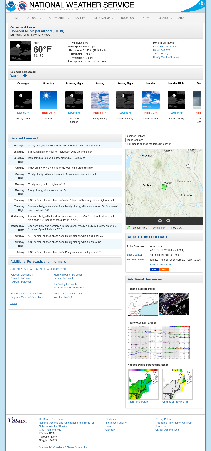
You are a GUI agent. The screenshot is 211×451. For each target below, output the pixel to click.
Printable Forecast (20, 278)
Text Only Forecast (20, 281)
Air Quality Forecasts (65, 284)
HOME (15, 17)
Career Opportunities (167, 429)
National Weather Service (53, 426)
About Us (160, 426)
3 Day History (160, 53)
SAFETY (80, 17)
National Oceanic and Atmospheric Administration (67, 422)
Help (108, 426)
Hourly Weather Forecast (68, 274)
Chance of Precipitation (175, 401)
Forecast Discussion (21, 274)
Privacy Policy (163, 419)
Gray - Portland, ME (50, 429)
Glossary (110, 429)
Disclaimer (159, 227)
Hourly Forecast (167, 57)
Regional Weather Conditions (26, 297)
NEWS (147, 17)
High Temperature (138, 401)
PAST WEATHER (57, 17)
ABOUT (183, 17)
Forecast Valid (135, 259)
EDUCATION (127, 17)
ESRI (181, 227)
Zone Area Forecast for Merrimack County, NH (38, 268)
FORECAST (32, 17)
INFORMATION (102, 17)
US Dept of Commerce (51, 419)
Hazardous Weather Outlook (26, 293)
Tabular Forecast (63, 278)
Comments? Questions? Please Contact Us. (63, 447)
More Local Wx (161, 50)
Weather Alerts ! (63, 297)
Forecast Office (165, 46)
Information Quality (116, 422)
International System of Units (70, 287)
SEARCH (164, 17)
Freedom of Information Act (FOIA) (174, 422)
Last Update (134, 254)
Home (13, 303)
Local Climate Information (68, 293)
